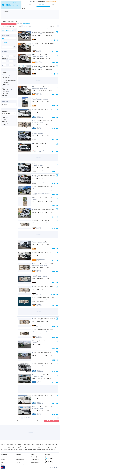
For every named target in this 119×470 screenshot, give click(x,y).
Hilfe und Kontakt (19, 456)
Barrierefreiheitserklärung (20, 460)
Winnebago (12, 450)
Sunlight (34, 449)
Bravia (8, 444)
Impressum (25, 467)
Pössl (56, 447)
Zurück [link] (19, 26)
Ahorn (5, 444)
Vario (54, 449)
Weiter (29, 26)
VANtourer (51, 449)
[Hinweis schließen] (20, 1)
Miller (29, 447)
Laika (9, 447)
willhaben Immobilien (34, 457)
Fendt (10, 446)
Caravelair (19, 444)
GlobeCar (29, 446)
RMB (12, 449)
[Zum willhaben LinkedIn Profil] (56, 468)
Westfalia (7, 450)
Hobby (38, 446)
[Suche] (15, 47)
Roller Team (16, 449)
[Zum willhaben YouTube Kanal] (54, 468)
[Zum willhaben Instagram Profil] (50, 468)
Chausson (33, 444)
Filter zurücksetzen (26, 23)
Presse (2, 457)
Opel (46, 447)
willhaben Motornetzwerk (35, 459)
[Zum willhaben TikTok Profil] (52, 468)
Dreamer (45, 444)
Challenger (28, 444)
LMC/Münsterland (14, 447)
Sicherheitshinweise (19, 457)
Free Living (19, 446)
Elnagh (53, 444)
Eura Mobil (6, 446)
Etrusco (2, 446)
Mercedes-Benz (24, 447)
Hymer (48, 446)
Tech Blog (2, 462)
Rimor (9, 449)
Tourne (47, 449)
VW (57, 449)
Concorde (37, 444)
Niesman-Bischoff (38, 447)
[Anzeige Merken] (57, 32)
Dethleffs (41, 444)
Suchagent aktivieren (52, 420)
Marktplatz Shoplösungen (35, 462)
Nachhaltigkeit (3, 459)
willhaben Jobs (33, 460)
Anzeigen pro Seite (51, 417)
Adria (2, 444)
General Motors (24, 446)
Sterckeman (25, 449)
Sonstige (16, 450)
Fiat (12, 446)
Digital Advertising (34, 456)
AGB (14, 467)
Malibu (19, 447)
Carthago (24, 444)
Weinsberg (3, 450)
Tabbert (43, 449)
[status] (11, 5)
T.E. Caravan (39, 449)
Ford (15, 446)
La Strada (5, 447)
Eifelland (49, 444)
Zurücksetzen (4, 42)
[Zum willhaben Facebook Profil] (58, 468)
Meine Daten (18, 462)
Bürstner (11, 444)
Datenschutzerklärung (19, 464)
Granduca (34, 446)
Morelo (32, 447)
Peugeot (52, 447)
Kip (56, 446)
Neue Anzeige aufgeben (51, 1)
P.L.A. (49, 447)
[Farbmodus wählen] (57, 1)
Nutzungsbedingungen (20, 459)
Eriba (56, 444)
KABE (54, 446)
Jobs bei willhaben (4, 456)
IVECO (51, 446)
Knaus (2, 447)
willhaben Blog (3, 460)
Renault (5, 449)
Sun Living (30, 449)
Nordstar (43, 447)
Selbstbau (20, 449)
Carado (15, 444)
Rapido (2, 449)
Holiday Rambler (43, 446)
